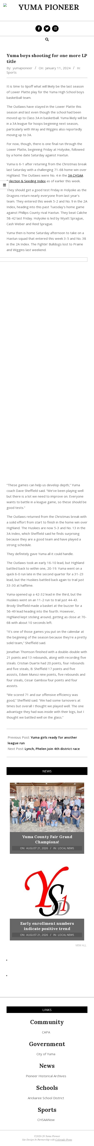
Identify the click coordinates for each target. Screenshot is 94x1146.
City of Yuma (46, 1054)
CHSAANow (46, 1119)
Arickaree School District (46, 1098)
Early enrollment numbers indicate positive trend (47, 926)
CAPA (46, 1032)
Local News (66, 848)
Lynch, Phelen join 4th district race (52, 748)
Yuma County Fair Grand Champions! (47, 839)
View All (80, 945)
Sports (12, 72)
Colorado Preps (63, 1139)
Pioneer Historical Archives (46, 1076)
